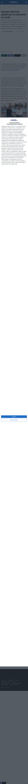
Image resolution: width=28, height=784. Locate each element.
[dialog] (14, 392)
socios (15, 126)
